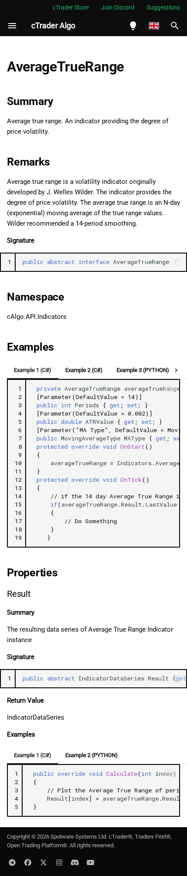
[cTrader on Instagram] (59, 862)
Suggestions (163, 7)
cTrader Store (71, 7)
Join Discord (117, 7)
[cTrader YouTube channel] (90, 862)
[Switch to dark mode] (133, 25)
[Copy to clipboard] (177, 262)
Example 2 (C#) (84, 370)
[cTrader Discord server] (75, 862)
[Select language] (154, 25)
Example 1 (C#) (32, 370)
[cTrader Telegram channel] (12, 862)
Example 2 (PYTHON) (91, 755)
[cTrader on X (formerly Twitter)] (43, 862)
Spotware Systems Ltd (78, 836)
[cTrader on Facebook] (28, 862)
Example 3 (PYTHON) (143, 370)
